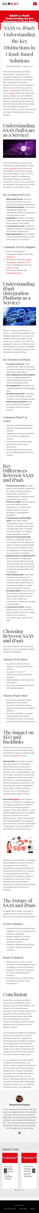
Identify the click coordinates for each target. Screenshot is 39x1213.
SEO (32, 753)
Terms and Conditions (10, 1208)
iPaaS (12, 93)
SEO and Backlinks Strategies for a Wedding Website (9, 1172)
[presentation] (10, 1158)
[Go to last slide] (5, 1170)
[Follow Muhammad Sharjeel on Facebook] (19, 1133)
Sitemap (32, 1208)
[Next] (33, 1170)
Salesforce (10, 257)
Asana (8, 268)
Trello (16, 268)
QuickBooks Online (14, 273)
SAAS (6, 90)
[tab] (15, 1190)
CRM (20, 254)
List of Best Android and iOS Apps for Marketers (28, 1171)
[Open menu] (35, 3)
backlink (15, 756)
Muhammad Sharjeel (14, 66)
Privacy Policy (23, 1208)
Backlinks (16, 799)
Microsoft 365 (24, 262)
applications (14, 168)
